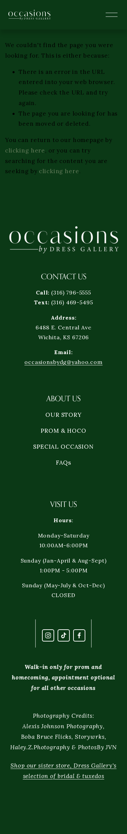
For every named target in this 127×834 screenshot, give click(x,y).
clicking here (25, 150)
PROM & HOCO (63, 430)
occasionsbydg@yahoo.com (63, 362)
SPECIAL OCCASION (63, 446)
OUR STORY (63, 415)
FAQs (63, 462)
